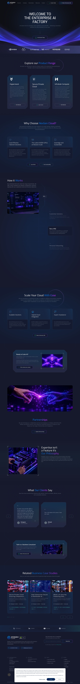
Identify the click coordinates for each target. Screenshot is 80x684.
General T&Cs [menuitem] (52, 682)
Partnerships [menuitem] (66, 666)
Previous (8, 516)
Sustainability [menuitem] (66, 663)
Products (19, 2)
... (14, 609)
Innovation (55, 607)
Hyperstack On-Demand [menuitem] (51, 661)
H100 (32, 609)
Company (25, 2)
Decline (59, 679)
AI (58, 607)
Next (71, 516)
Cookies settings (42, 679)
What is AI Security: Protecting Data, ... (60, 595)
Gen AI (34, 607)
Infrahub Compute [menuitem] (50, 663)
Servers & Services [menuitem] (58, 682)
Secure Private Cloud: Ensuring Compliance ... (17, 595)
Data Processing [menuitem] (64, 682)
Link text (17, 628)
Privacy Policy (58, 644)
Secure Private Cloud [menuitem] (50, 659)
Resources (38, 2)
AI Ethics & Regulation (15, 607)
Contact (43, 2)
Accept (51, 679)
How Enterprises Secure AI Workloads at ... (39, 595)
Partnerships (31, 2)
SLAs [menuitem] (68, 682)
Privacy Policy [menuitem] (47, 682)
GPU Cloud (11, 609)
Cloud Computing (22, 607)
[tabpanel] (17, 596)
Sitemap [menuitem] (71, 682)
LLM (60, 607)
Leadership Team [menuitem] (67, 661)
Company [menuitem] (65, 659)
